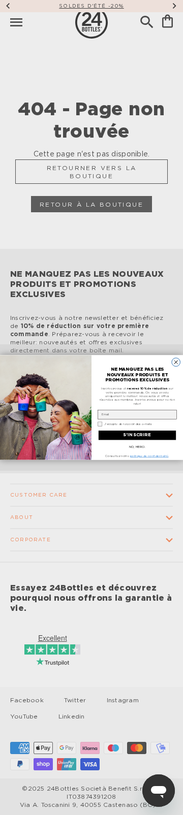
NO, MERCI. (137, 447)
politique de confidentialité (149, 456)
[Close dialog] (176, 362)
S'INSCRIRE (137, 435)
